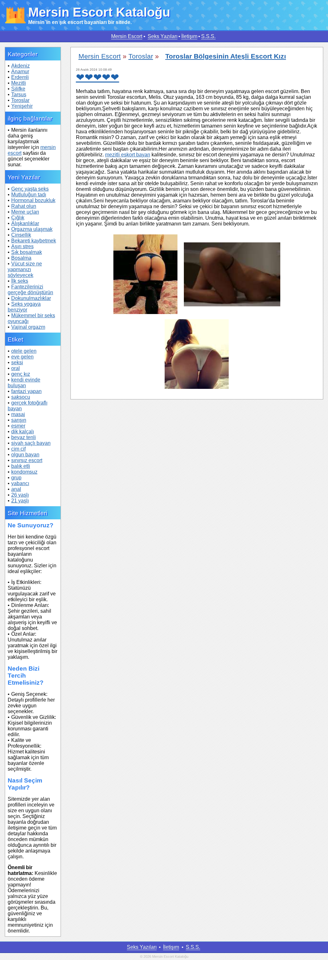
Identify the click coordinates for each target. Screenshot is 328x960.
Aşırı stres (22, 246)
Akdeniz (20, 65)
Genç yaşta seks (30, 189)
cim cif (18, 449)
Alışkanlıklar (25, 223)
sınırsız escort (26, 460)
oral (15, 368)
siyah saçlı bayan (31, 443)
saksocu (20, 397)
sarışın (18, 420)
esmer (18, 426)
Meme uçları (25, 212)
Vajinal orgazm (28, 327)
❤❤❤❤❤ (97, 77)
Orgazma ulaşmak (32, 229)
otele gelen (24, 351)
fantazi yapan (26, 391)
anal (16, 489)
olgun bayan (25, 454)
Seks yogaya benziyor (24, 306)
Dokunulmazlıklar (31, 298)
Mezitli (18, 83)
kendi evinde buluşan (24, 382)
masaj (18, 414)
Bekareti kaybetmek (33, 240)
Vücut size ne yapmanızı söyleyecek (25, 269)
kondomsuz (24, 472)
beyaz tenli (23, 437)
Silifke (18, 88)
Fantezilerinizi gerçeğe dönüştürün (30, 289)
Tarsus (18, 94)
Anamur (20, 71)
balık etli (20, 466)
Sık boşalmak (26, 252)
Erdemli (20, 77)
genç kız (20, 374)
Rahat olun (23, 206)
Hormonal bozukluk (33, 200)
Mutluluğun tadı (28, 194)
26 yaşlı (20, 495)
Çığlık (17, 217)
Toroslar (20, 100)
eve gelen (22, 356)
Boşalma (21, 258)
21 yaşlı (20, 500)
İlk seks (19, 281)
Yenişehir (22, 106)
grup (16, 477)
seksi (17, 362)
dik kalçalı (22, 431)
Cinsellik (21, 235)
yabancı (20, 483)
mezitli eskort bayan (127, 154)
